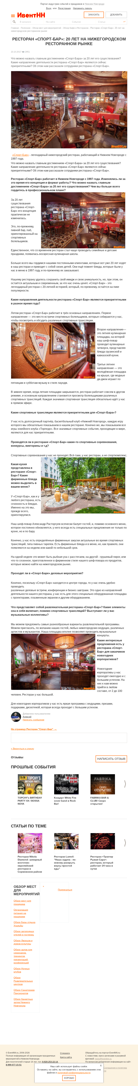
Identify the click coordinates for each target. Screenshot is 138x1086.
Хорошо (69, 1078)
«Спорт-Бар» (20, 155)
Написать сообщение (33, 720)
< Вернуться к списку (22, 748)
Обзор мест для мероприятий (46, 28)
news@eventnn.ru (103, 1059)
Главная (15, 28)
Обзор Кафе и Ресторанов (75, 28)
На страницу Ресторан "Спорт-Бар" (34, 729)
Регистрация (64, 8)
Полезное (25, 28)
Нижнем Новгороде (94, 4)
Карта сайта (66, 1057)
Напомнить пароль (82, 8)
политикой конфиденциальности (73, 1072)
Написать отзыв (111, 758)
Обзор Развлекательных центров (23, 980)
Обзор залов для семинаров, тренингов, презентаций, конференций (23, 956)
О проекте (65, 1053)
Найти (14, 22)
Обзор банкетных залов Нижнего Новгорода (23, 1002)
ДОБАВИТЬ (116, 14)
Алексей (27, 716)
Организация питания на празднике (21, 913)
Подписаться (65, 889)
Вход (48, 8)
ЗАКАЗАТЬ (93, 14)
